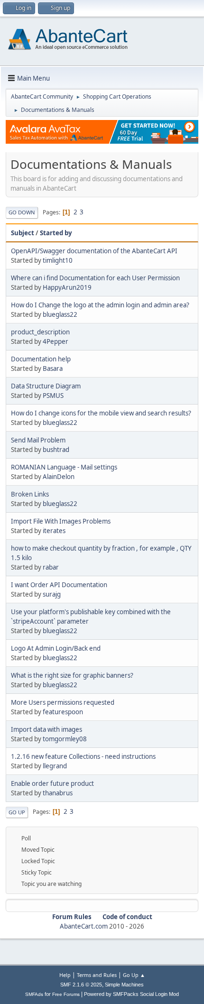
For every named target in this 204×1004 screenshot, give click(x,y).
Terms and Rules (97, 974)
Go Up (17, 812)
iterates (54, 530)
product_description (40, 332)
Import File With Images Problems (61, 521)
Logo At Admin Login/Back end (56, 648)
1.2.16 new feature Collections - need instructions (83, 756)
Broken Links (30, 494)
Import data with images (46, 729)
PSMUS (53, 395)
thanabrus (58, 793)
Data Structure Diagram (46, 386)
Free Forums (66, 994)
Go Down (22, 212)
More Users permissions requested (62, 702)
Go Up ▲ (134, 974)
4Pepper (55, 341)
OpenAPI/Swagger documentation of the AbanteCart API (94, 251)
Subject (22, 233)
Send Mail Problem (38, 440)
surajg (52, 594)
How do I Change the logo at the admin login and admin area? (100, 305)
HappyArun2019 (67, 287)
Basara (53, 368)
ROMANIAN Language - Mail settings (64, 467)
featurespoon (63, 712)
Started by (56, 233)
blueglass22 (60, 314)
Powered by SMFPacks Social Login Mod (131, 994)
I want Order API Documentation (59, 584)
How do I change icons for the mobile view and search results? (101, 413)
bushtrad (56, 449)
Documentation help (41, 359)
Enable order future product (52, 783)
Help (65, 974)
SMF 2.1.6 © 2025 (81, 984)
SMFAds (34, 994)
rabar (51, 567)
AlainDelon (58, 476)
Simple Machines (124, 984)
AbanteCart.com (84, 926)
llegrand (55, 766)
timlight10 (58, 260)
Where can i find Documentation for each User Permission (95, 278)
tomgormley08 (65, 739)
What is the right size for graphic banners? (72, 675)
